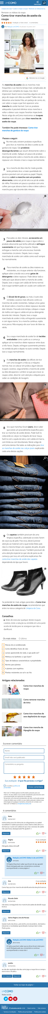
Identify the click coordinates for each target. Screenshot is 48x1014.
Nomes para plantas (13, 664)
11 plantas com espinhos (14, 668)
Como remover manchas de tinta (34, 701)
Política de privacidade (25, 1012)
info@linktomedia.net (24, 803)
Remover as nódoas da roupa (38, 9)
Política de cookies (40, 1012)
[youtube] (10, 999)
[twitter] (6, 999)
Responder (6, 833)
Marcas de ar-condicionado (15, 645)
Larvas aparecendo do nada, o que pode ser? (22, 653)
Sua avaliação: (11, 781)
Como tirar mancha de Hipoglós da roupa (33, 729)
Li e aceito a (12, 787)
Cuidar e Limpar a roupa (20, 9)
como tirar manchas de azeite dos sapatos (19, 559)
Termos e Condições (9, 1012)
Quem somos (31, 1008)
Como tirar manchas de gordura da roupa (20, 129)
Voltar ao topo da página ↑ (24, 984)
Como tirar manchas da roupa (33, 687)
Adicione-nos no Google (37, 78)
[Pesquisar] (44, 3)
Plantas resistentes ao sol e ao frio (18, 672)
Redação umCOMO (13, 27)
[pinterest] (15, 999)
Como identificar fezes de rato (16, 648)
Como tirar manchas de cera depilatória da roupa (34, 715)
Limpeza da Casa (7, 9)
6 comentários (33, 23)
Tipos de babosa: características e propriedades (23, 660)
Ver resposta (7, 976)
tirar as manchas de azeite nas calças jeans (23, 446)
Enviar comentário (35, 787)
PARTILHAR (37, 4)
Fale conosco (42, 1008)
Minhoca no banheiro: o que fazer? (18, 656)
